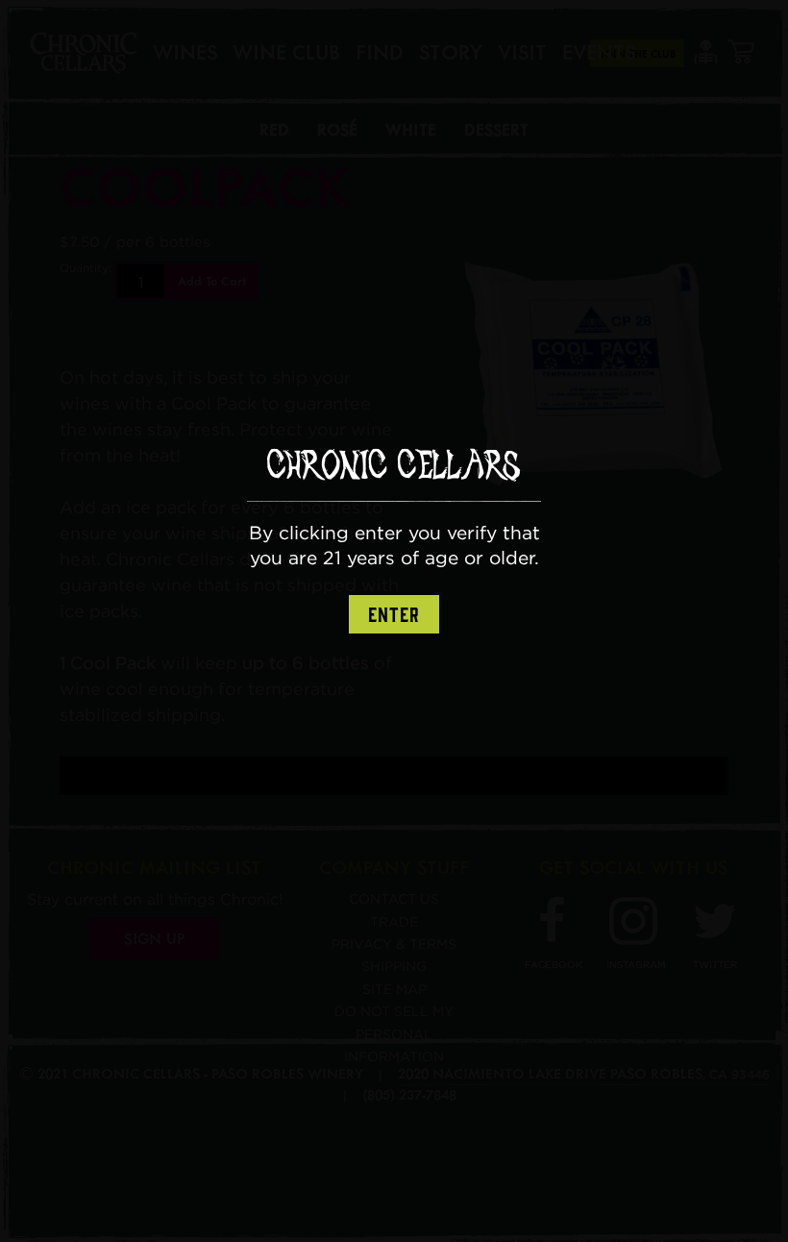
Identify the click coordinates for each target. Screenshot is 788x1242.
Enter (394, 615)
